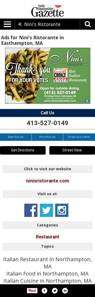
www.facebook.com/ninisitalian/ (30, 210)
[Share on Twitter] (54, 290)
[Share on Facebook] (44, 290)
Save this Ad (15, 137)
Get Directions (22, 150)
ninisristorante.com (47, 181)
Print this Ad (47, 137)
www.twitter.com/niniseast (46, 210)
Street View (72, 150)
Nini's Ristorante (42, 24)
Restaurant (47, 236)
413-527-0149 (47, 123)
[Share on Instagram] (64, 290)
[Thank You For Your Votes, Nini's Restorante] (47, 76)
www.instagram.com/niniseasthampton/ (61, 210)
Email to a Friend (79, 137)
